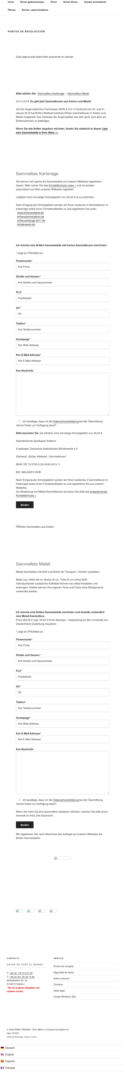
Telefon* (21, 323)
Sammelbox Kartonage (51, 93)
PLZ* (19, 292)
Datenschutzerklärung (66, 421)
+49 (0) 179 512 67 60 (20, 973)
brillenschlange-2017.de (31, 220)
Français (10, 1068)
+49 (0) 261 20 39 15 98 (21, 976)
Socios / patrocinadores (35, 9)
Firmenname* (24, 261)
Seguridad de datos (64, 972)
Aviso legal (59, 990)
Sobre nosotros (61, 978)
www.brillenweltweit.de (30, 212)
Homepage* (23, 339)
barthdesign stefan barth (24, 1036)
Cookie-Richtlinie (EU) (65, 996)
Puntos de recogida (64, 966)
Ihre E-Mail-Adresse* (28, 355)
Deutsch (10, 1048)
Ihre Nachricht (24, 370)
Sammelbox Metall (78, 93)
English (9, 1054)
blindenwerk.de (26, 224)
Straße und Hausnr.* (28, 276)
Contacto (58, 984)
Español (10, 1061)
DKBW (15, 1033)
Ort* (18, 308)
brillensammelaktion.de (30, 216)
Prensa (11, 9)
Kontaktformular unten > (62, 185)
